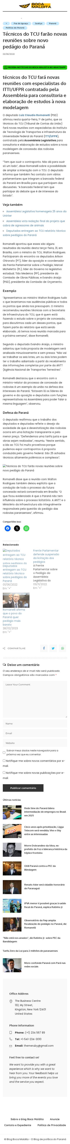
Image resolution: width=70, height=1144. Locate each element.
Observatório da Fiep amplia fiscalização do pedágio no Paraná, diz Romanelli (45, 924)
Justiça (38, 23)
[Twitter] (53, 648)
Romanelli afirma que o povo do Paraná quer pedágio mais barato (14, 617)
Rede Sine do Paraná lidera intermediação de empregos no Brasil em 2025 (45, 812)
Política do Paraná (15, 28)
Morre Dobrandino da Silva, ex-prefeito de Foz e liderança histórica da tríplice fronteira (45, 849)
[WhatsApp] (62, 648)
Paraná (52, 23)
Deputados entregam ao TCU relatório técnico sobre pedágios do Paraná (15, 573)
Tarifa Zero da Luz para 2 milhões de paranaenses (30, 950)
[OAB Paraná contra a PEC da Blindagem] (12, 868)
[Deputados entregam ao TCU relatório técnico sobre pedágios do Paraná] (16, 556)
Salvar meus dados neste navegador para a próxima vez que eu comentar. (32, 752)
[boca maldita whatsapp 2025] (35, 67)
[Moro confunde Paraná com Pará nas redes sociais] (12, 965)
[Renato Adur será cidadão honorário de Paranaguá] (12, 887)
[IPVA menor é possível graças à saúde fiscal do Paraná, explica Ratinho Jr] (12, 906)
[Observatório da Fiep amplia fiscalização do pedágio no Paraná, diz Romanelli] (12, 924)
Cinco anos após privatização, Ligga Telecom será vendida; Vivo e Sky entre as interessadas (44, 830)
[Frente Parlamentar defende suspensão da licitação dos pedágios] (48, 569)
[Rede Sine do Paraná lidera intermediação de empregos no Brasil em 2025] (12, 812)
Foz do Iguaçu (21, 23)
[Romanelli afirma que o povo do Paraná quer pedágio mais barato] (16, 600)
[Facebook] (44, 648)
